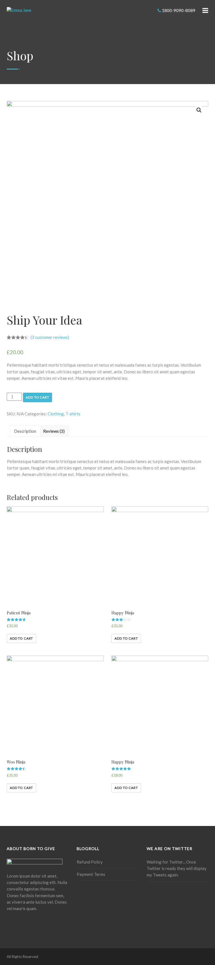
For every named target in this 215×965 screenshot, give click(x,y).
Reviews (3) (54, 431)
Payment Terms (91, 874)
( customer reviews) (50, 337)
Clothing (56, 413)
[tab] (25, 431)
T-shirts (73, 413)
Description (25, 431)
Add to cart (37, 397)
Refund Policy (90, 861)
